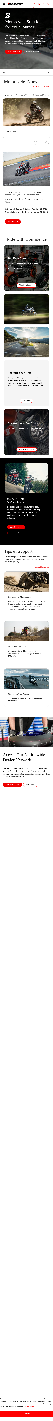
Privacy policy (23, 1406)
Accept (26, 1414)
